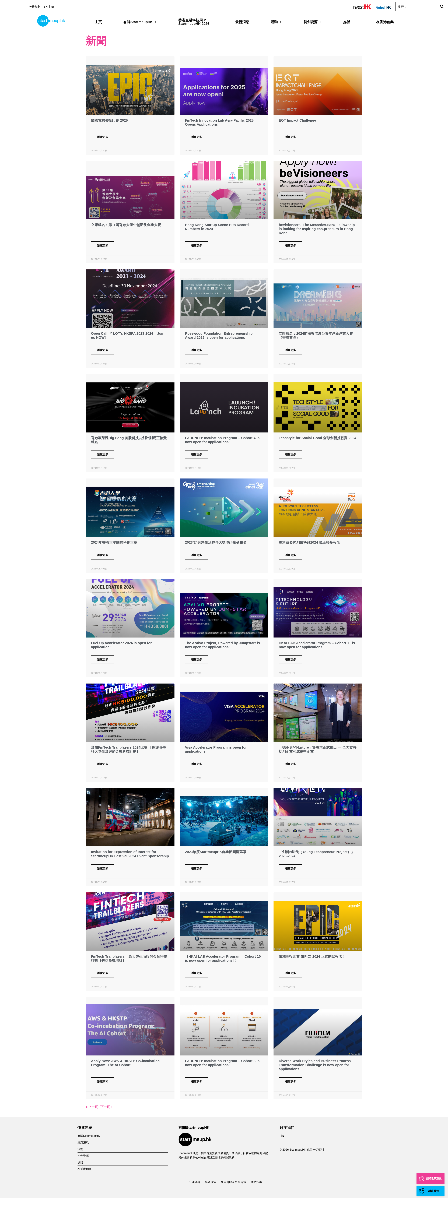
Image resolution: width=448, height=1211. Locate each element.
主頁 (98, 22)
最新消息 (242, 22)
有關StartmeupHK (138, 22)
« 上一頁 (92, 1107)
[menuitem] (45, 6)
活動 (274, 22)
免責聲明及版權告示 (233, 1182)
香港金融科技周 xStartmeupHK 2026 (193, 22)
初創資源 (311, 22)
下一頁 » (106, 1107)
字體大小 (34, 6)
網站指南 (256, 1182)
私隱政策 (210, 1182)
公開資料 (194, 1182)
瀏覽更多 (102, 136)
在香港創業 (385, 22)
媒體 (346, 22)
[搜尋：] (421, 6)
